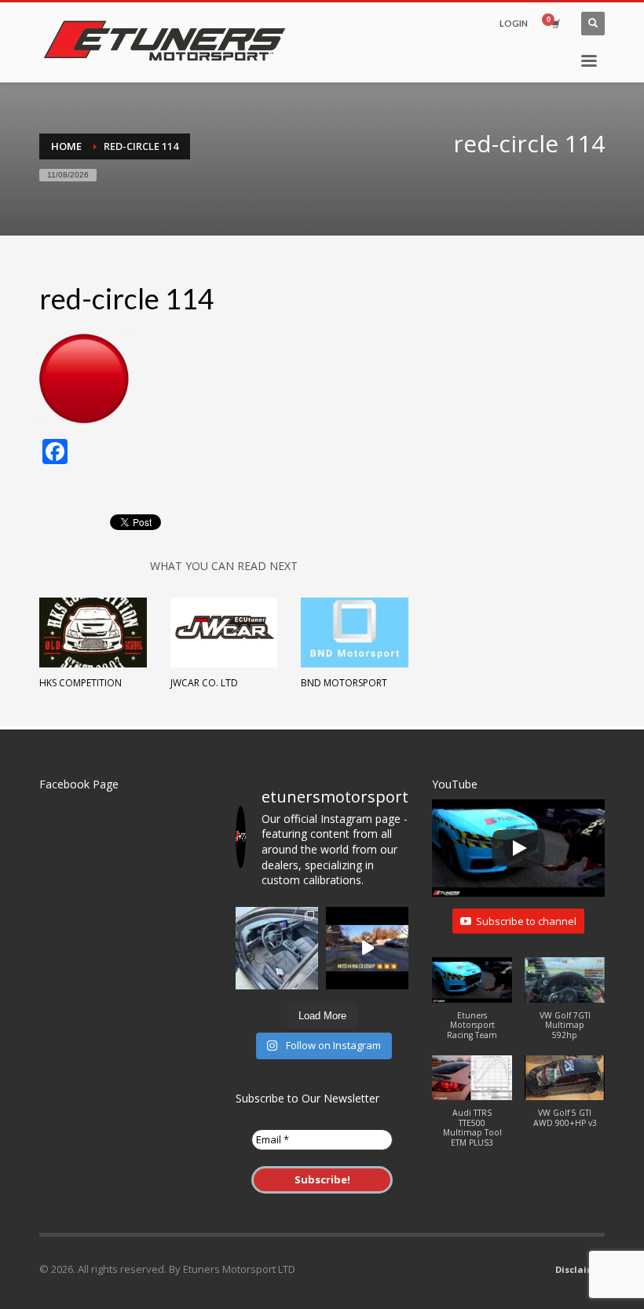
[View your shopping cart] (554, 23)
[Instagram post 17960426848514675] (367, 948)
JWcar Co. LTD (204, 682)
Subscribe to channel (526, 921)
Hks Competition (80, 682)
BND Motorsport (344, 682)
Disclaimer (580, 1269)
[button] (472, 1006)
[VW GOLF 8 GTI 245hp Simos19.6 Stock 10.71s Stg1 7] (277, 948)
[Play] (518, 848)
